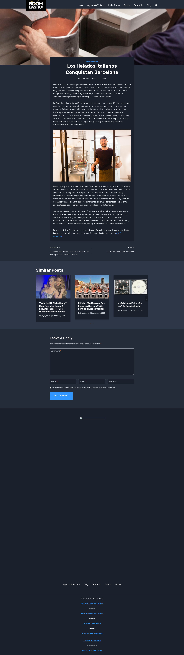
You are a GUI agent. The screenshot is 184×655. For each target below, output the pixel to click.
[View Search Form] (156, 5)
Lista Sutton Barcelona (92, 603)
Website (112, 381)
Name (54, 381)
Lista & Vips (114, 5)
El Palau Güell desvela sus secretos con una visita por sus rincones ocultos (69, 251)
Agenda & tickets (95, 5)
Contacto (138, 5)
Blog (149, 5)
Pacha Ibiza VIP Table (92, 650)
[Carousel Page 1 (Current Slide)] (90, 323)
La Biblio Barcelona (92, 623)
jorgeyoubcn (84, 78)
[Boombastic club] (36, 5)
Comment (56, 351)
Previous (37, 298)
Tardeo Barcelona (92, 640)
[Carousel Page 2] (93, 323)
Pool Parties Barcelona (92, 613)
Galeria (127, 5)
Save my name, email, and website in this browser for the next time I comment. (83, 388)
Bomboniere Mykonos (92, 633)
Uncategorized (92, 61)
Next (146, 298)
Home (80, 5)
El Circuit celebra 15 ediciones (120, 250)
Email (83, 381)
